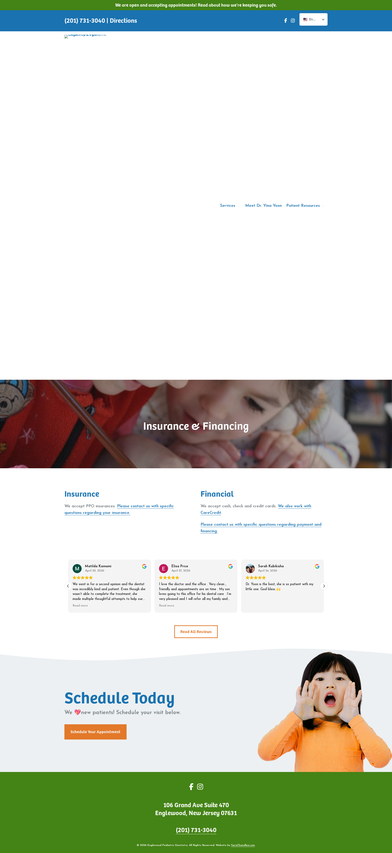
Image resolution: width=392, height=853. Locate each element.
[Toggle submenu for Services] (238, 206)
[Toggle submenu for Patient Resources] (323, 206)
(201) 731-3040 (196, 830)
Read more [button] (80, 605)
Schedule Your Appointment (95, 731)
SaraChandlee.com (243, 845)
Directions (123, 21)
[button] (324, 586)
